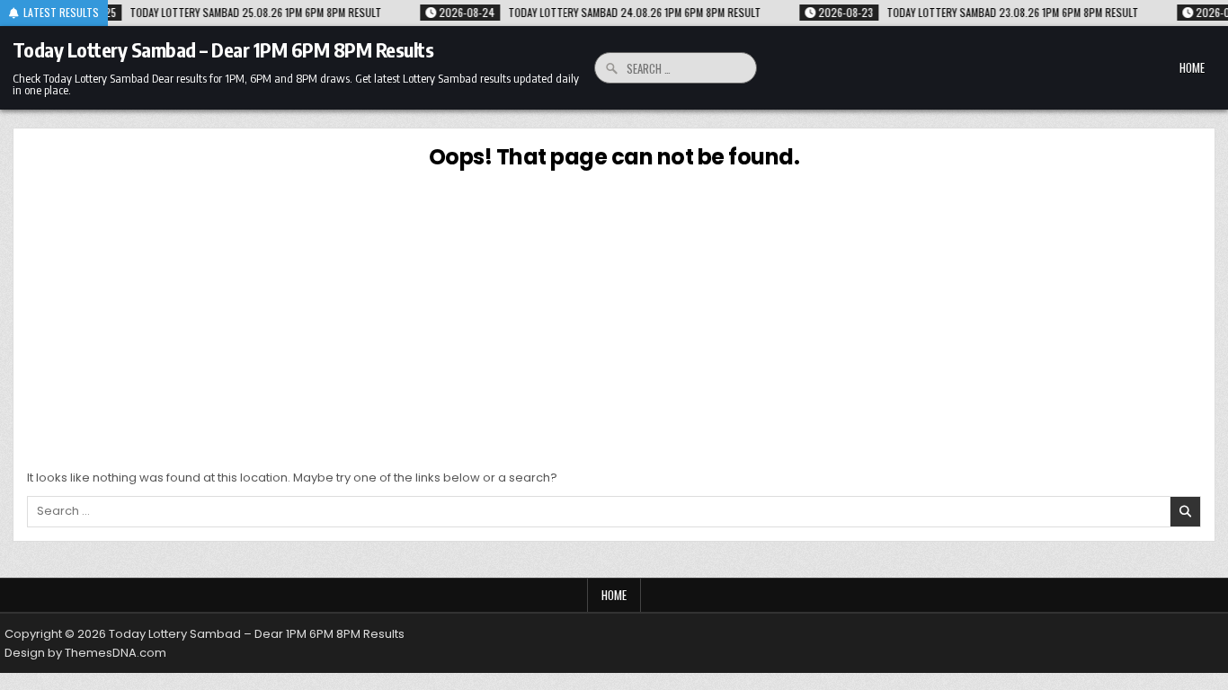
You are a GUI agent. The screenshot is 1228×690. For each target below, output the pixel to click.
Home (1192, 67)
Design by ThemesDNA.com (85, 652)
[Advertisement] (614, 316)
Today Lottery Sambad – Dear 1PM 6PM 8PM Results (223, 49)
